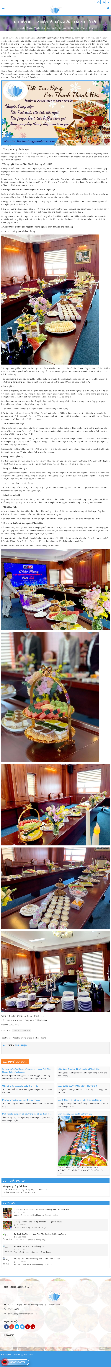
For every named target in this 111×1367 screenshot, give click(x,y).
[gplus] (98, 2)
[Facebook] (6, 1326)
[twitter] (108, 2)
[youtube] (103, 2)
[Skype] (17, 1326)
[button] (108, 8)
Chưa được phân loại (36, 27)
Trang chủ (21, 27)
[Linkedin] (32, 1326)
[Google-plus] (11, 1326)
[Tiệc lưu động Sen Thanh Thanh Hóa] (56, 9)
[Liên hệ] (4, 1361)
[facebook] (94, 2)
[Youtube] (27, 1326)
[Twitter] (22, 1326)
